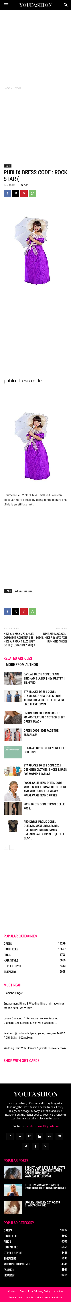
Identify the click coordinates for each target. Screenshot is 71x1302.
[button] (6, 5)
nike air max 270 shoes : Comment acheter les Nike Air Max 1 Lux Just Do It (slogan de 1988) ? (20, 639)
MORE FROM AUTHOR (22, 664)
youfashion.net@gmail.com (43, 1126)
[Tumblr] (35, 1146)
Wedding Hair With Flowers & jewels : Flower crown (35, 1048)
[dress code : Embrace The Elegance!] (13, 734)
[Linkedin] (39, 1136)
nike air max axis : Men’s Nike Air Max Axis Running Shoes (51, 637)
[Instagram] (29, 1136)
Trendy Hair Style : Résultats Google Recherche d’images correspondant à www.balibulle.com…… (45, 1172)
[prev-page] (6, 847)
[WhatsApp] (32, 193)
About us (58, 1291)
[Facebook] (7, 193)
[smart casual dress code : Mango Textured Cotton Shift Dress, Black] (13, 717)
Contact (12, 1291)
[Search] (66, 5)
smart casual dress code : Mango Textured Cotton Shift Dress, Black (44, 717)
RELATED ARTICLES (18, 658)
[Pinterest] (24, 193)
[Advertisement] (35, 47)
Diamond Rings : (13, 993)
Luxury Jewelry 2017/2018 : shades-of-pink (43, 1204)
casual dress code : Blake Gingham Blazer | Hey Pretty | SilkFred (44, 678)
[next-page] (11, 847)
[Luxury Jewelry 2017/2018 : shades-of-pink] (13, 1207)
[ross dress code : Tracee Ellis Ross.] (13, 808)
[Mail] (49, 1136)
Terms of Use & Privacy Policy (35, 1291)
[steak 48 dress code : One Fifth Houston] (13, 752)
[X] (15, 193)
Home (7, 87)
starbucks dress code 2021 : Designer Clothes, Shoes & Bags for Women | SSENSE (45, 770)
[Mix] (59, 1136)
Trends (17, 87)
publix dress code (23, 590)
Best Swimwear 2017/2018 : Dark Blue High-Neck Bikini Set (45, 1186)
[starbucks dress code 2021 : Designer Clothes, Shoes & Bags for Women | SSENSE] (13, 769)
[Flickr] (19, 1136)
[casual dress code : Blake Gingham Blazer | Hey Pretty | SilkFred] (13, 678)
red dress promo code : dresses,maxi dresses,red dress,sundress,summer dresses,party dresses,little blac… (44, 830)
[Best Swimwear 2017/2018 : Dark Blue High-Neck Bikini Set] (13, 1190)
